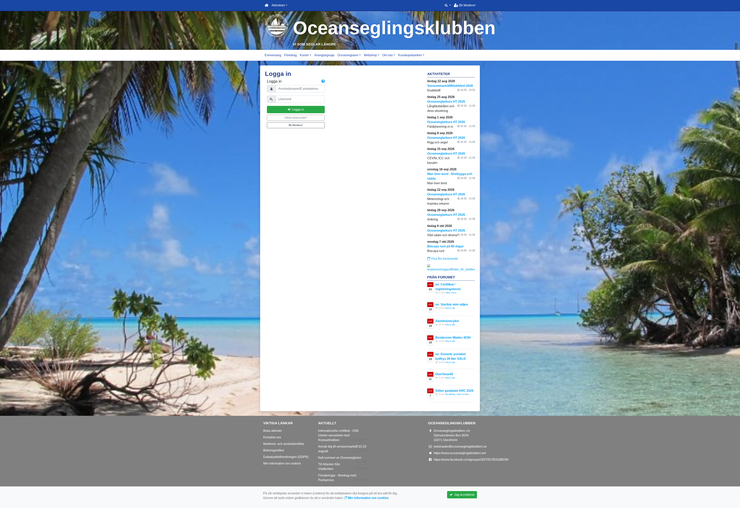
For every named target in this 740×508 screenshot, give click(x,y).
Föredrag (290, 55)
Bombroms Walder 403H (453, 337)
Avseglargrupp (324, 55)
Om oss (387, 55)
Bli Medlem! (466, 5)
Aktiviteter (278, 5)
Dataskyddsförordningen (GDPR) (286, 457)
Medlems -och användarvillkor (283, 443)
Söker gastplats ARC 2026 (454, 390)
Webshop (370, 55)
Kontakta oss (272, 437)
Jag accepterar (463, 494)
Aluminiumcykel (447, 321)
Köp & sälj (450, 308)
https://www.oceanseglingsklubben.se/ (460, 453)
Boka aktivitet (272, 430)
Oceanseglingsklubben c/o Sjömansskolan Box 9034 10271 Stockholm (452, 435)
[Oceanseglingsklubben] (276, 25)
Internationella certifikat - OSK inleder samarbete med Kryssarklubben (338, 435)
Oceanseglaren (347, 55)
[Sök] (447, 5)
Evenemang (273, 55)
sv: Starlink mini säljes (451, 304)
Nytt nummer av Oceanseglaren (339, 457)
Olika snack (451, 292)
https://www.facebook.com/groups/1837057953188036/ (471, 459)
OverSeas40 (444, 374)
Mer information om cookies (282, 463)
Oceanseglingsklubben (394, 28)
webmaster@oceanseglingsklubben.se (460, 446)
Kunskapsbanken (410, 55)
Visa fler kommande (444, 258)
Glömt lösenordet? (296, 117)
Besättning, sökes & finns (457, 394)
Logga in (297, 109)
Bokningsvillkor (273, 450)
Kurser (304, 55)
